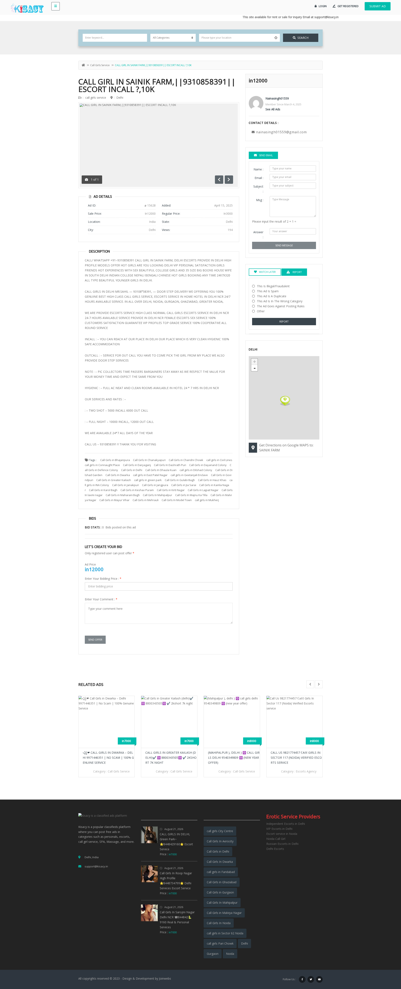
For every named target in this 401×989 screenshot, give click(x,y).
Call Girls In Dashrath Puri (170, 465)
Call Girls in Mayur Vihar (114, 500)
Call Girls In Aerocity (220, 841)
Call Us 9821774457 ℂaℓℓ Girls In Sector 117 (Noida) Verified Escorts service (233, 758)
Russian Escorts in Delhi (282, 844)
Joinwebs (165, 978)
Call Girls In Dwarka (117, 475)
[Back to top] (387, 963)
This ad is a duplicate (271, 296)
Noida (230, 954)
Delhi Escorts (275, 849)
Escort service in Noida (281, 834)
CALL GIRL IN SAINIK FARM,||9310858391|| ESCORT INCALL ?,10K (157, 85)
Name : (258, 169)
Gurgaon (212, 954)
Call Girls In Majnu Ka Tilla (191, 495)
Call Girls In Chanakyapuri (149, 460)
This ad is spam (268, 291)
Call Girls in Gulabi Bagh (180, 480)
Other (261, 311)
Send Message (284, 245)
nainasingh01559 (277, 98)
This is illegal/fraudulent (273, 286)
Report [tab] (297, 272)
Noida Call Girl (275, 839)
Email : (259, 178)
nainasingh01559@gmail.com (281, 132)
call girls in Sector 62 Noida (225, 933)
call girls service (100, 65)
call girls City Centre (220, 831)
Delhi (119, 98)
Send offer (95, 639)
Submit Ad (377, 6)
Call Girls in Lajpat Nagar (203, 490)
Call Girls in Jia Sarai (183, 485)
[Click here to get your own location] (276, 38)
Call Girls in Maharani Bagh (123, 495)
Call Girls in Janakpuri (125, 485)
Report (284, 321)
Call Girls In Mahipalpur (157, 495)
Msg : (259, 200)
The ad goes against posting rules (281, 306)
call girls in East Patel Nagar (150, 475)
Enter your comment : (101, 599)
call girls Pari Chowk (220, 943)
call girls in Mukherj (207, 500)
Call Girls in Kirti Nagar (171, 490)
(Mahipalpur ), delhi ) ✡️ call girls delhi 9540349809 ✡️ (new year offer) (171, 758)
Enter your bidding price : (103, 579)
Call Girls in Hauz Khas (212, 480)
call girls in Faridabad (221, 872)
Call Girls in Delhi (131, 470)
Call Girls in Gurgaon (220, 892)
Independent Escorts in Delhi (285, 824)
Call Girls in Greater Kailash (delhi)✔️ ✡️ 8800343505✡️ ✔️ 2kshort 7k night (108, 758)
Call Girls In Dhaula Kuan (160, 470)
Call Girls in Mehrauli (146, 500)
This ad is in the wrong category (279, 301)
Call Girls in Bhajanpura (115, 460)
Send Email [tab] (266, 155)
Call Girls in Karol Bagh (103, 490)
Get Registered (348, 6)
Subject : (258, 188)
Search (302, 38)
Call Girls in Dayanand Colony (208, 465)
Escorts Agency (243, 771)
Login (323, 6)
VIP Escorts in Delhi (279, 829)
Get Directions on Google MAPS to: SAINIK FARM (286, 447)
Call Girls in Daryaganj (137, 465)
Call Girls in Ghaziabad (221, 882)
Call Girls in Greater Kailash (113, 480)
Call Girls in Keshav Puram (137, 490)
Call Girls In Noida (219, 923)
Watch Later (267, 272)
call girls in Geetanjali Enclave (189, 475)
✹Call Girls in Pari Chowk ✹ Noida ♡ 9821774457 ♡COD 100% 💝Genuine (296, 758)
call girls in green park (148, 480)
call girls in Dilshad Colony (196, 470)
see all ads (272, 109)
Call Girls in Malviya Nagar (224, 913)
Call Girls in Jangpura (155, 485)
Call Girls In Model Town (177, 500)
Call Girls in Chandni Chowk (186, 460)
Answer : (258, 234)
